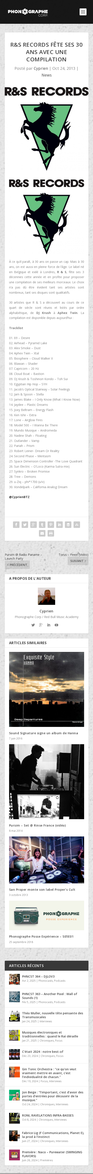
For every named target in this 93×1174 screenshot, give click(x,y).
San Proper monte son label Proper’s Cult (42, 889)
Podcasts (59, 981)
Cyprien (41, 68)
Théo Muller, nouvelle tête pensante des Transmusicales (52, 1015)
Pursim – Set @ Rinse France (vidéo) (37, 825)
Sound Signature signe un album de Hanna (43, 733)
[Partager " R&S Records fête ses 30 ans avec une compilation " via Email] (42, 533)
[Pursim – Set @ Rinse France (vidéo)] (46, 781)
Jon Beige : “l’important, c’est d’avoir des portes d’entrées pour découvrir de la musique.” (52, 1096)
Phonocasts (45, 981)
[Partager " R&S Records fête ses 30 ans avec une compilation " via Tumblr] (42, 524)
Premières (46, 1160)
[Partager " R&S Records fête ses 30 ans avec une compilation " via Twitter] (25, 524)
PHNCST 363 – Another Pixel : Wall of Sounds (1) (49, 996)
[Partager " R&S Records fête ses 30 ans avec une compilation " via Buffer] (68, 524)
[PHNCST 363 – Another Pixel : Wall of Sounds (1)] (14, 996)
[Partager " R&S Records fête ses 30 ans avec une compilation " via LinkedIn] (59, 524)
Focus (58, 1040)
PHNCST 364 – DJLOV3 (38, 976)
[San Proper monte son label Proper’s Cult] (46, 859)
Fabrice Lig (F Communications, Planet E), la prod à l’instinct (53, 1135)
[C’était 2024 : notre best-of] (14, 1054)
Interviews (46, 1021)
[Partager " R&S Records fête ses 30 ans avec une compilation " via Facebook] (16, 524)
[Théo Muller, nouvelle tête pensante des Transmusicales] (14, 1016)
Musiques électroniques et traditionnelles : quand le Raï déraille (50, 1034)
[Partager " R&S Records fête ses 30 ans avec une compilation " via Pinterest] (50, 524)
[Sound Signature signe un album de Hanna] (46, 689)
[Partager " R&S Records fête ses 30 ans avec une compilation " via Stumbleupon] (76, 524)
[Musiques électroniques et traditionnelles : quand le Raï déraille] (14, 1035)
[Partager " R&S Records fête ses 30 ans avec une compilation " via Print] (50, 533)
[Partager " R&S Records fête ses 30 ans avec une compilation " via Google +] (33, 524)
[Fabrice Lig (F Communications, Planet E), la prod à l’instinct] (14, 1135)
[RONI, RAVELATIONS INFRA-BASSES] (14, 1118)
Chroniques (47, 1040)
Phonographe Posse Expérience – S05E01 (41, 936)
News (47, 75)
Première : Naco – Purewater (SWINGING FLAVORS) (52, 1154)
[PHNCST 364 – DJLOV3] (14, 979)
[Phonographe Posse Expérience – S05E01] (46, 915)
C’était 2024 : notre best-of (42, 1052)
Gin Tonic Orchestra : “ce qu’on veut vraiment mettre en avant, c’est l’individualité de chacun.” (49, 1073)
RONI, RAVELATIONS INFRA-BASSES (48, 1115)
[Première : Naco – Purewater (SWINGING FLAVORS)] (14, 1155)
